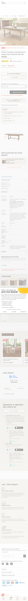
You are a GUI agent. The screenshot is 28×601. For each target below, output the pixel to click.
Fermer (4, 311)
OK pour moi (23, 311)
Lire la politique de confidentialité (7, 307)
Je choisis (14, 311)
